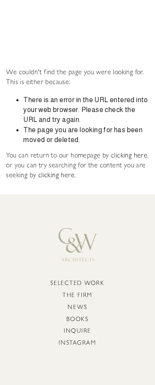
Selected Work (77, 284)
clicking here (129, 156)
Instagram (77, 343)
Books (77, 320)
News (77, 308)
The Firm (77, 296)
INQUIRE (77, 331)
